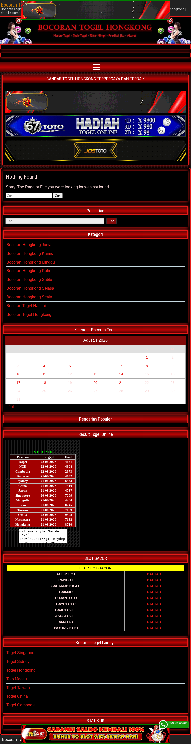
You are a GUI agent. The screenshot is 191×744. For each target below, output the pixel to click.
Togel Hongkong (21, 670)
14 (121, 374)
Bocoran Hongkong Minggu (30, 262)
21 (121, 383)
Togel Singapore (21, 653)
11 (44, 374)
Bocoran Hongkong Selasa (30, 288)
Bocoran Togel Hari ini (26, 306)
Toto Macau (16, 679)
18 (44, 383)
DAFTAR (154, 574)
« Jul (9, 407)
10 (18, 374)
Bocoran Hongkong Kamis (29, 253)
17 (18, 383)
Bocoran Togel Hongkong (28, 314)
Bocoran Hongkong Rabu (28, 271)
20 (95, 383)
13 (95, 374)
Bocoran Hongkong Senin (29, 297)
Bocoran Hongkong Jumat (29, 245)
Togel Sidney (18, 661)
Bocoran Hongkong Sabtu (29, 279)
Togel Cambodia (21, 705)
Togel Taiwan (18, 688)
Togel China (17, 696)
